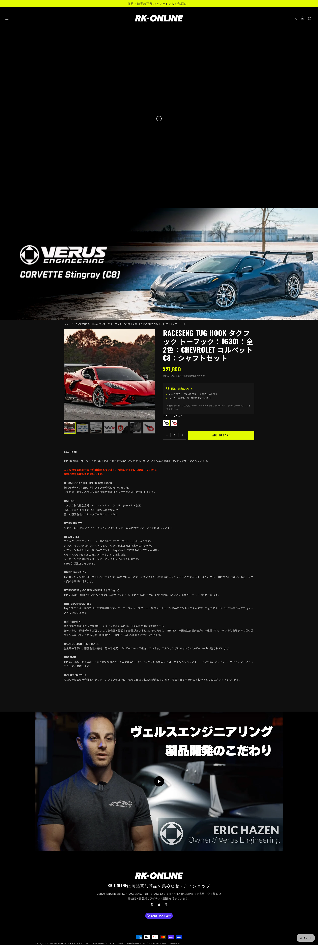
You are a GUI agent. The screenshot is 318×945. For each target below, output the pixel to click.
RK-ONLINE (47, 943)
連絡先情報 (175, 943)
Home (67, 324)
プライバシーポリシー (102, 943)
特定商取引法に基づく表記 (154, 943)
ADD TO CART (221, 435)
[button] (7, 18)
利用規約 (119, 943)
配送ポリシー (133, 943)
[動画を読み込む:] (159, 781)
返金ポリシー (82, 943)
